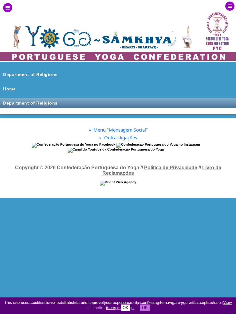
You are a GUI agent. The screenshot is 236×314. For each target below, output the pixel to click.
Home (9, 88)
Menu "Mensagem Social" (118, 130)
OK (125, 307)
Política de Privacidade (170, 167)
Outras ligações (118, 137)
